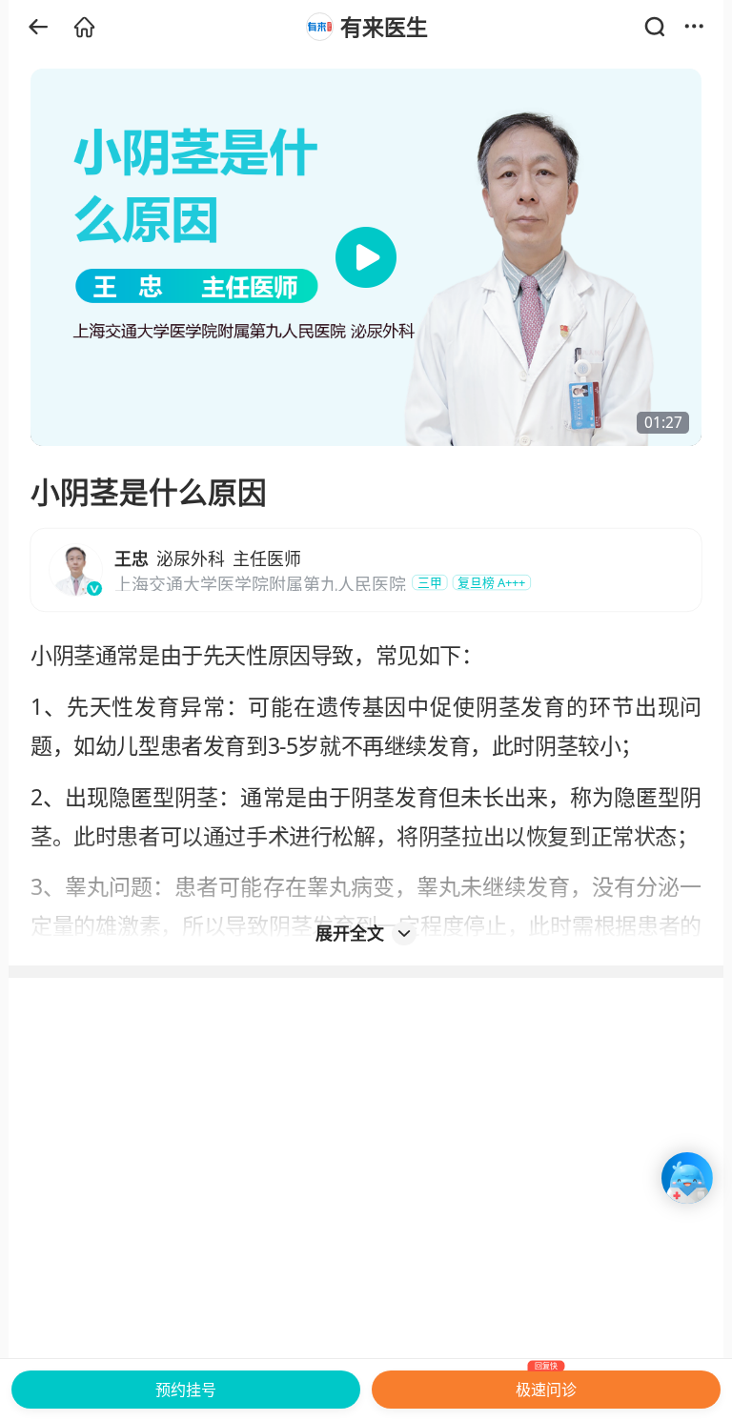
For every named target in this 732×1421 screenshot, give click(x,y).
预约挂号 (185, 1389)
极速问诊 (546, 1385)
